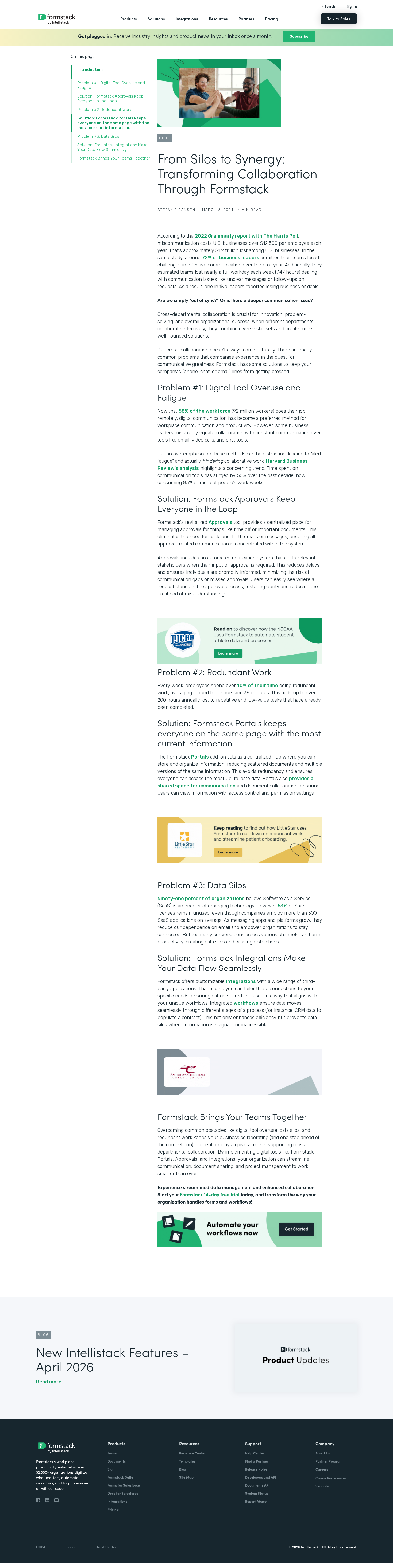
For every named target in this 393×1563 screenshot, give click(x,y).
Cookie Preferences (330, 1477)
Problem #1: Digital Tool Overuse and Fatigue (111, 85)
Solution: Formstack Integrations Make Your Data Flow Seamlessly (112, 147)
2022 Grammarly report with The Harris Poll (246, 236)
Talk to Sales (338, 18)
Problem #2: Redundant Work (104, 109)
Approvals (220, 522)
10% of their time (257, 685)
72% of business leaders (230, 258)
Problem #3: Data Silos (98, 136)
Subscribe (299, 36)
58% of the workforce (204, 411)
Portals (200, 757)
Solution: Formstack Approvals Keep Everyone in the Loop (110, 98)
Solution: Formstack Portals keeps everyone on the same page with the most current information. (113, 123)
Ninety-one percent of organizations (201, 899)
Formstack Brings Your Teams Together (113, 158)
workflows (246, 1003)
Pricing (271, 18)
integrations (241, 981)
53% (282, 906)
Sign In (352, 6)
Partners (246, 18)
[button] (129, 19)
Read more (48, 1382)
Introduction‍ (90, 69)
